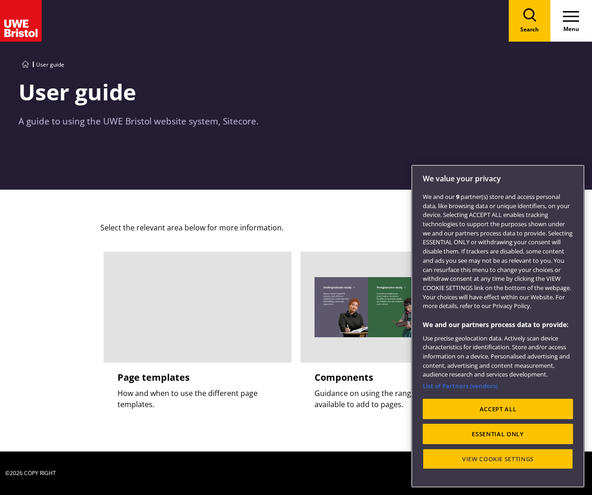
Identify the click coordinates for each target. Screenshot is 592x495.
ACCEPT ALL (498, 409)
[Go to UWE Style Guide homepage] (25, 64)
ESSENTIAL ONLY (498, 434)
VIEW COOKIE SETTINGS (498, 459)
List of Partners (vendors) (460, 386)
